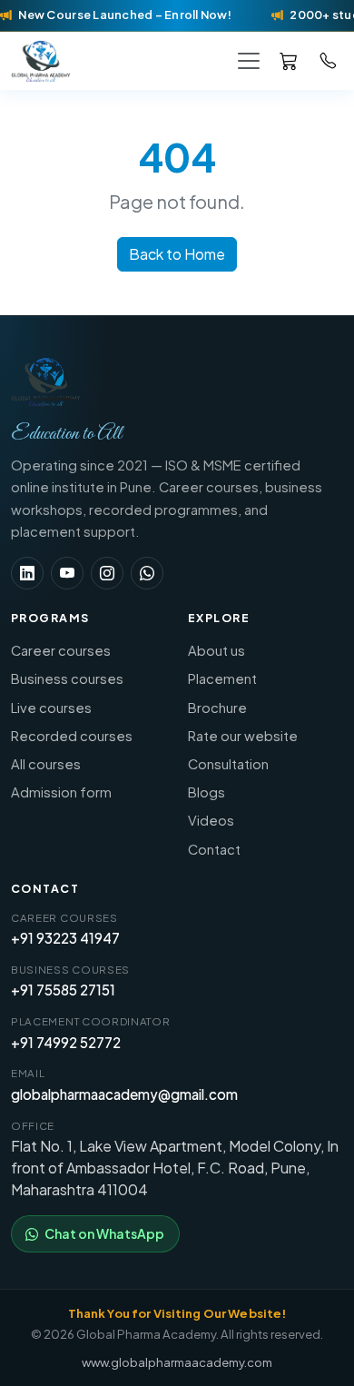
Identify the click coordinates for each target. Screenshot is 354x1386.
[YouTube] (67, 573)
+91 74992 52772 (66, 1042)
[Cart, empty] (289, 60)
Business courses (67, 678)
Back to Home (177, 253)
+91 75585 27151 (63, 989)
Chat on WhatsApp (104, 1233)
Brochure (217, 707)
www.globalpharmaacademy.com (177, 1362)
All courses (46, 764)
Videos (211, 820)
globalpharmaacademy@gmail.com (124, 1094)
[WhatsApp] (147, 573)
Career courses (61, 650)
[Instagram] (107, 573)
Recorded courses (72, 736)
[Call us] (328, 59)
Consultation (228, 764)
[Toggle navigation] (249, 60)
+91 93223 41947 (65, 937)
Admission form (61, 792)
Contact (214, 849)
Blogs (206, 792)
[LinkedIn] (27, 573)
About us (216, 650)
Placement (222, 678)
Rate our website (243, 736)
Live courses (51, 707)
